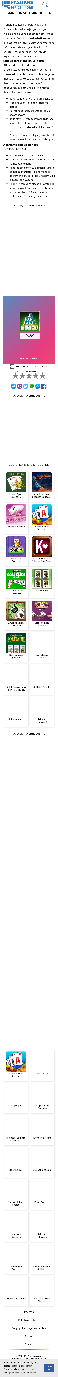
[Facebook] (44, 386)
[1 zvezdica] (15, 375)
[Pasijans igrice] (19, 5)
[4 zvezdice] (35, 375)
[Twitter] (25, 386)
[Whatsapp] (31, 386)
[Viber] (19, 386)
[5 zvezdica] (42, 375)
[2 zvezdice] (22, 375)
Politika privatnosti (29, 1320)
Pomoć (29, 1336)
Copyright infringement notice (29, 1328)
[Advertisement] (29, 237)
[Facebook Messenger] (37, 386)
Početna (29, 1312)
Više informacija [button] (28, 1373)
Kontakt (29, 1344)
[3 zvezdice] (29, 375)
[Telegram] (13, 386)
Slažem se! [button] (49, 1368)
